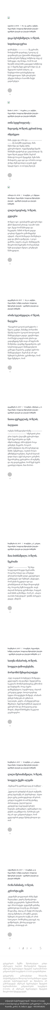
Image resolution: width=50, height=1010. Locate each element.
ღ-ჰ (39, 654)
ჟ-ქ (34, 870)
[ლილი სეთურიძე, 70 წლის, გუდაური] (9, 187)
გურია (29, 26)
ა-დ (24, 26)
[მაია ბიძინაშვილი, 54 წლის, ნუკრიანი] (25, 511)
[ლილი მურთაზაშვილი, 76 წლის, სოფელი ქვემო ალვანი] (25, 744)
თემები (35, 26)
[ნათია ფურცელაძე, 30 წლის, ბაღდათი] (25, 389)
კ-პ (32, 195)
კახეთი (37, 543)
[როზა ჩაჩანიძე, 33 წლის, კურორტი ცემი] (25, 851)
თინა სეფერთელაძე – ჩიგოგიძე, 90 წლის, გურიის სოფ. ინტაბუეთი (25, 128)
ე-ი (29, 110)
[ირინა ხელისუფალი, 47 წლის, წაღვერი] (25, 282)
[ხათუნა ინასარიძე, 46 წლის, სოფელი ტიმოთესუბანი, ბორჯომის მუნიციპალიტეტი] (25, 630)
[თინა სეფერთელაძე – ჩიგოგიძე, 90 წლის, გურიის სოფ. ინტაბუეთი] (9, 102)
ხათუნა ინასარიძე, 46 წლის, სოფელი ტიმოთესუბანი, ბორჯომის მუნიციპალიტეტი (23, 666)
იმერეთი (35, 407)
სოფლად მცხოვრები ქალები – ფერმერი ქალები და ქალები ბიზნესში (24, 201)
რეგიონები (12, 29)
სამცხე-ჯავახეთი (23, 303)
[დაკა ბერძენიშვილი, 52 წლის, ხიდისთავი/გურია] (9, 18)
